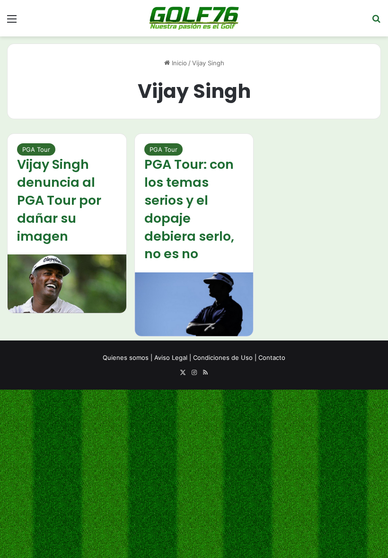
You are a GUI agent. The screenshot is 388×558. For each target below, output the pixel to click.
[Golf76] (194, 18)
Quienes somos (126, 357)
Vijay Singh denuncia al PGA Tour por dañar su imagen (59, 200)
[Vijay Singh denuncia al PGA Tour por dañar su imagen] (67, 283)
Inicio (178, 63)
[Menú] (12, 22)
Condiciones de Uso (223, 357)
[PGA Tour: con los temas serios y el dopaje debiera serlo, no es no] (194, 304)
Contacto (271, 357)
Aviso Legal (170, 357)
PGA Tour (36, 149)
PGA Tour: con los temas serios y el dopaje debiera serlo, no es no (189, 209)
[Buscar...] (376, 22)
